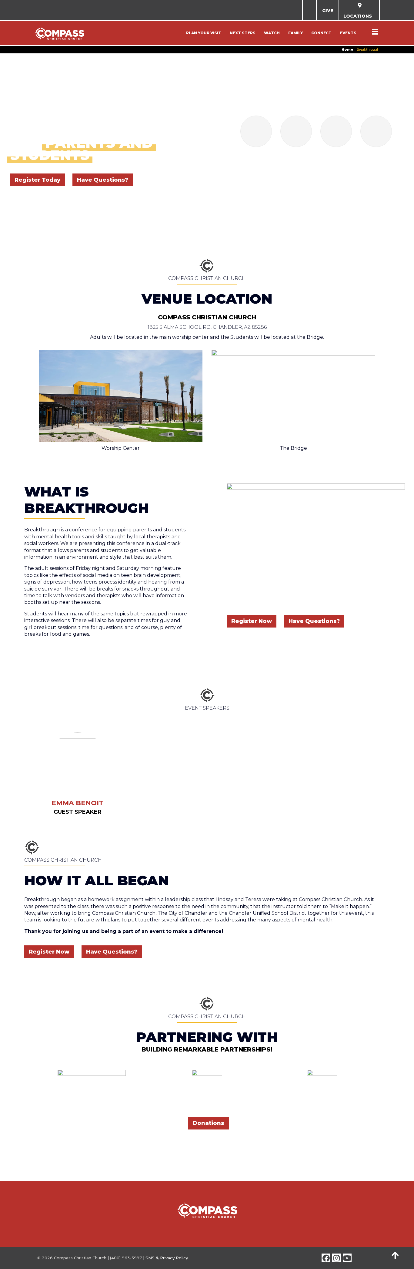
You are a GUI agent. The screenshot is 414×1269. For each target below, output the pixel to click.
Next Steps (242, 33)
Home (347, 49)
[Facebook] (326, 1258)
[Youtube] (347, 1258)
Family (295, 33)
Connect (321, 33)
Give (327, 10)
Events (348, 33)
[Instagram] (336, 1258)
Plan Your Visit (203, 33)
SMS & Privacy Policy (166, 1257)
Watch (272, 33)
